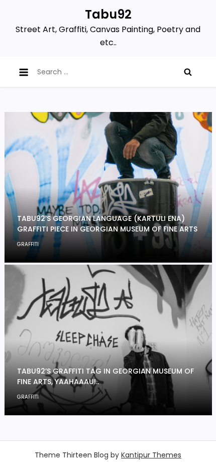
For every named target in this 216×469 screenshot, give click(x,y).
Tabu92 (108, 14)
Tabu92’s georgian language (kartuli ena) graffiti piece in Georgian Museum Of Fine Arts (107, 223)
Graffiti (28, 244)
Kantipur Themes (151, 455)
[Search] (188, 72)
